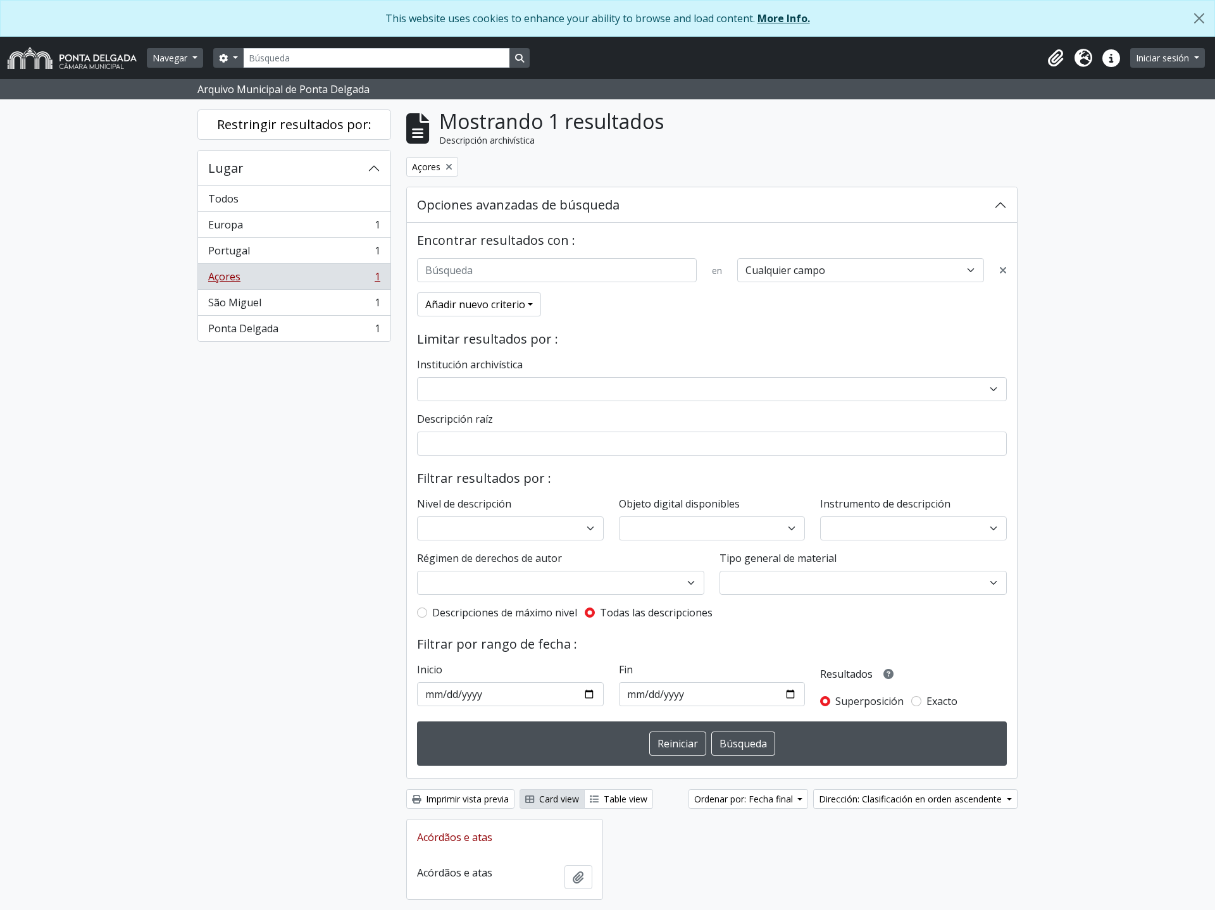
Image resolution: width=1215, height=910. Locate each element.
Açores (294, 280)
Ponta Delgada (294, 331)
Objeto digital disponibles (679, 504)
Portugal (294, 254)
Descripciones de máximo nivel (504, 613)
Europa (294, 228)
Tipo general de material (778, 558)
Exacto (941, 701)
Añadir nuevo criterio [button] (475, 304)
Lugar (226, 168)
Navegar (171, 58)
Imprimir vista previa (466, 799)
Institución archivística (470, 364)
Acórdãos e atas (454, 837)
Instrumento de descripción (885, 504)
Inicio (429, 669)
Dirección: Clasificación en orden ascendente (911, 799)
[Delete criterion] (1003, 270)
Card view (558, 799)
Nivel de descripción (464, 504)
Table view (624, 799)
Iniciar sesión (1164, 58)
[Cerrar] (1199, 18)
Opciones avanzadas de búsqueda (518, 204)
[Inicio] (77, 58)
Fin (626, 669)
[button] (1055, 58)
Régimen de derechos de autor (489, 558)
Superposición (869, 701)
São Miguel (294, 306)
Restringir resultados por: (294, 124)
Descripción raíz (455, 419)
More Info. (783, 18)
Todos (223, 199)
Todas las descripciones (656, 613)
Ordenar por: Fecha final (744, 799)
